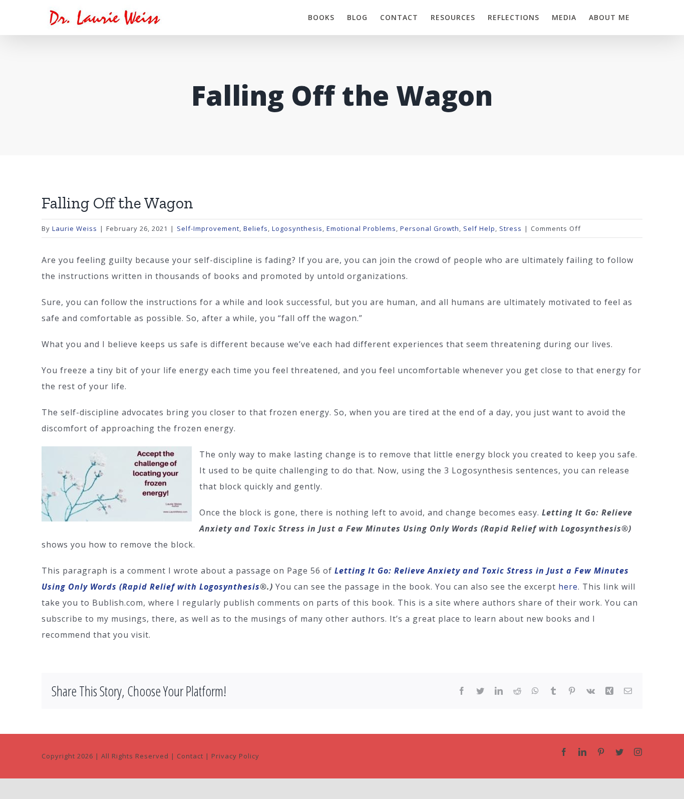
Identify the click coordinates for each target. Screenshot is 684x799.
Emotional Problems (361, 228)
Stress (510, 228)
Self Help (479, 228)
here (568, 586)
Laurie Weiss (74, 228)
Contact (190, 755)
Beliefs (255, 228)
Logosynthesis (297, 228)
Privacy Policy (235, 755)
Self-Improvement (208, 228)
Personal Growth (429, 228)
